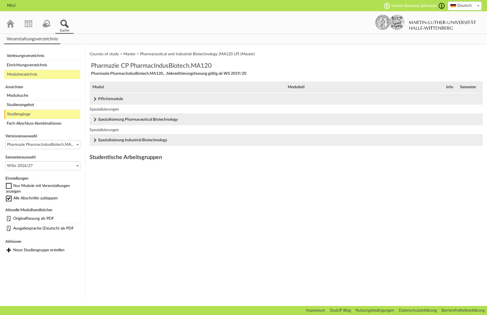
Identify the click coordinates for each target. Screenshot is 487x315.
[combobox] (465, 5)
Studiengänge (18, 114)
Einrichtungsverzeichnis (27, 65)
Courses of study (104, 54)
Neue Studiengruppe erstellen (39, 250)
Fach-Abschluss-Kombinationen (34, 123)
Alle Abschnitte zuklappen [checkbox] (35, 198)
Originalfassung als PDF (33, 219)
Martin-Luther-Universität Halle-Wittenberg (426, 22)
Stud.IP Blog (340, 310)
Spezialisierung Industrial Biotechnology (132, 140)
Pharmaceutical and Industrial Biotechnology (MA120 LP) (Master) (197, 54)
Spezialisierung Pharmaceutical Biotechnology (138, 120)
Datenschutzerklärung (418, 310)
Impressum (315, 310)
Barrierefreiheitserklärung (463, 310)
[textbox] (464, 6)
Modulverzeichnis (22, 74)
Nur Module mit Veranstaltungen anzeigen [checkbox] (38, 188)
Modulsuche (17, 96)
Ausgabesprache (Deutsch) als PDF (43, 228)
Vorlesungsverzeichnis (25, 56)
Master (129, 54)
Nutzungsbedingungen (374, 310)
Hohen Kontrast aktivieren (414, 6)
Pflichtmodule (110, 99)
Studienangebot (20, 105)
